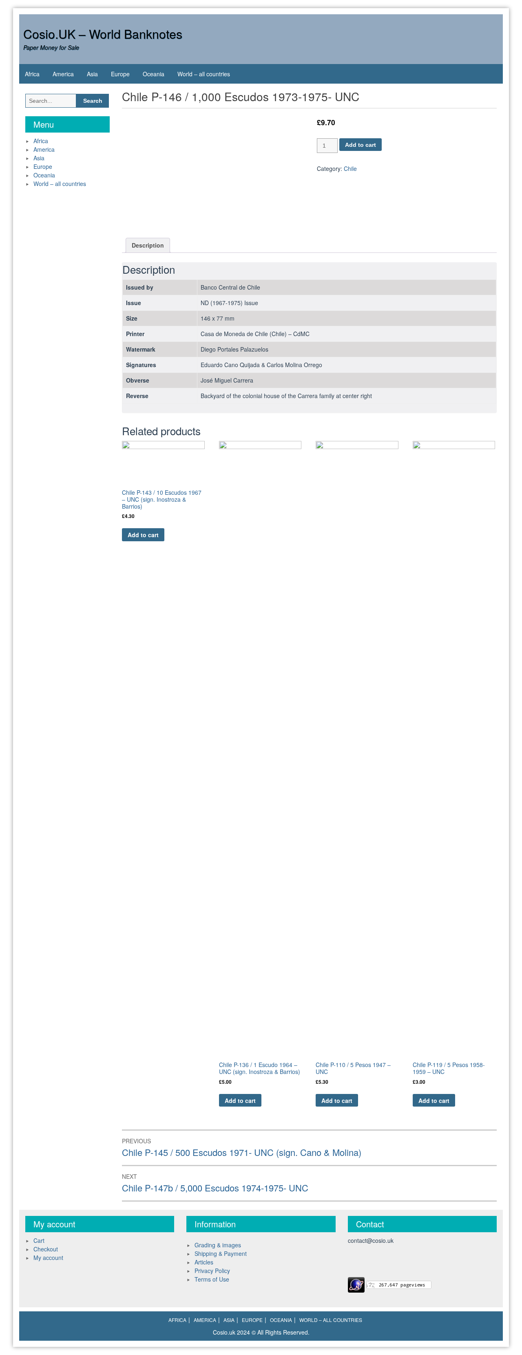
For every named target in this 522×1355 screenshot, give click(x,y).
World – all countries (203, 74)
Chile (350, 168)
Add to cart (360, 145)
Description (148, 245)
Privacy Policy (212, 1270)
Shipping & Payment (221, 1253)
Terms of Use (212, 1279)
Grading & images (218, 1245)
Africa (32, 74)
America (63, 74)
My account (48, 1257)
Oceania (153, 74)
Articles (204, 1262)
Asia (92, 74)
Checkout (45, 1249)
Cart (38, 1240)
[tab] (148, 245)
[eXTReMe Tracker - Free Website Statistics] (356, 1284)
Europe (120, 74)
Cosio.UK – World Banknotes (102, 33)
